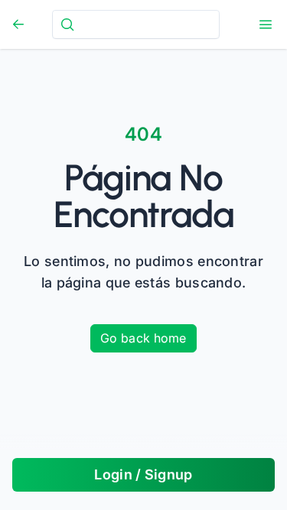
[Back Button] (18, 24)
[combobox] (136, 24)
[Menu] (265, 24)
